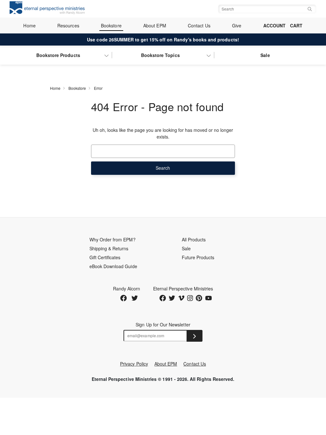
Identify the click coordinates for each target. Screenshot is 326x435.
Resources (68, 25)
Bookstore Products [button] (58, 55)
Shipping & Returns (109, 248)
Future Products (198, 257)
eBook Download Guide (113, 266)
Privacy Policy (134, 363)
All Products (194, 239)
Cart (296, 25)
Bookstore (111, 25)
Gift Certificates (105, 257)
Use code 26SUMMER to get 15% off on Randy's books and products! (163, 39)
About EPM (154, 25)
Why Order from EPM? (112, 239)
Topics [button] (160, 55)
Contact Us (199, 25)
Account (274, 25)
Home (29, 25)
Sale (265, 55)
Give (236, 25)
